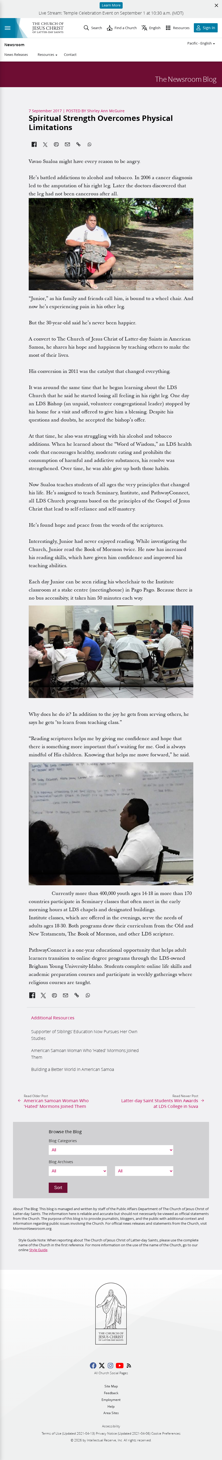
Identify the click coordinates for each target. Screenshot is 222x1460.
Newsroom (14, 45)
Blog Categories (63, 1140)
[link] (32, 995)
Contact (70, 54)
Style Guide (38, 1249)
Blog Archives (61, 1161)
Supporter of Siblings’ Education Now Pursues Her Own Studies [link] (84, 1034)
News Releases (16, 54)
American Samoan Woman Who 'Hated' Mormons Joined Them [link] (85, 1053)
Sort (58, 1187)
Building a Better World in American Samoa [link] (72, 1069)
